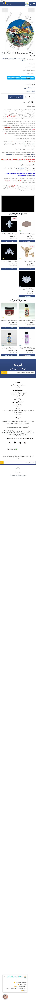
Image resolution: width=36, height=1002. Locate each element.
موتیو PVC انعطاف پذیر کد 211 (9, 261)
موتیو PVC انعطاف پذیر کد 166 (9, 234)
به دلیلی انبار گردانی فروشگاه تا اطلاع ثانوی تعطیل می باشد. (18, 411)
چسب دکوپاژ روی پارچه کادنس (27, 320)
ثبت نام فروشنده (18, 415)
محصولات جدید (18, 397)
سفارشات (18, 407)
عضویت (4, 372)
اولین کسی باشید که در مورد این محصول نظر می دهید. (14, 60)
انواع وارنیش (21, 168)
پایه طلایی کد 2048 (29, 261)
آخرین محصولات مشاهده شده (18, 393)
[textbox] (20, 462)
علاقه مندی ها (18, 413)
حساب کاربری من (18, 405)
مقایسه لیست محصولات (18, 395)
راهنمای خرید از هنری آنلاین (18, 385)
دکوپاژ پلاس (30, 154)
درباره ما (18, 387)
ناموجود (14, 218)
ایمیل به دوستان (30, 91)
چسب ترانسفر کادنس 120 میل (9, 348)
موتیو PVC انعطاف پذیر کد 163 (27, 289)
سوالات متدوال (18, 399)
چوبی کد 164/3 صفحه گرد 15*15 (26, 234)
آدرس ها (18, 409)
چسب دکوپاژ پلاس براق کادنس (9, 320)
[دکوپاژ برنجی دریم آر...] (31, 10)
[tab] (32, 102)
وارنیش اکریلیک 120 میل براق (27, 348)
